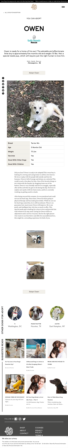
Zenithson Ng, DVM (53, 407)
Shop (22, 428)
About (23, 431)
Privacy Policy (38, 432)
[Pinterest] (3, 87)
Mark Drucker (31, 370)
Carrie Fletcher (10, 367)
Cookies (39, 428)
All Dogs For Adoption (12, 12)
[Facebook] (3, 78)
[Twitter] (3, 81)
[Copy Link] (3, 93)
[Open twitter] (24, 419)
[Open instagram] (20, 419)
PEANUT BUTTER (36, 324)
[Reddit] (3, 84)
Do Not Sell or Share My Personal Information (54, 443)
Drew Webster (38, 407)
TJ (14, 324)
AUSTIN (57, 324)
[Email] (3, 90)
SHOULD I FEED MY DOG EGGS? (14, 397)
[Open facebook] (16, 419)
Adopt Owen (34, 73)
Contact (24, 433)
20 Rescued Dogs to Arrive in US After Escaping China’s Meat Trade (35, 364)
